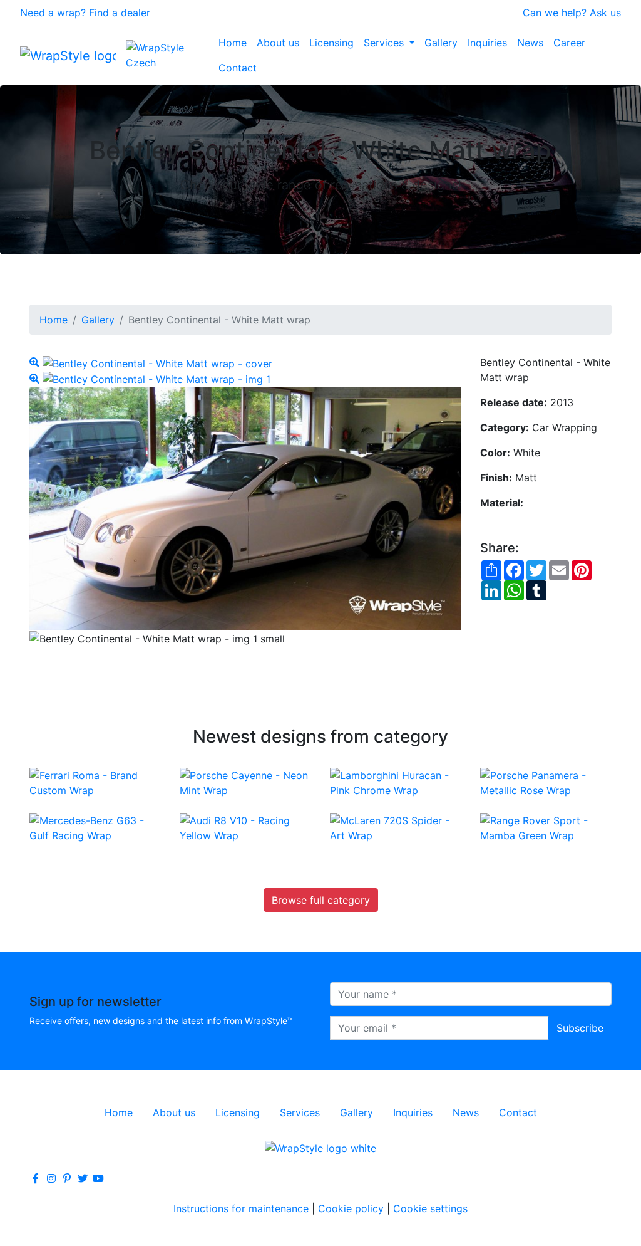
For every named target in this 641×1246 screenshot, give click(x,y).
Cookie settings (430, 1208)
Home (232, 42)
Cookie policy (351, 1208)
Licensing (331, 42)
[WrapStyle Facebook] (35, 1178)
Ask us (605, 12)
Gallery (441, 42)
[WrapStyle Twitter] (82, 1178)
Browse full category (321, 900)
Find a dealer (119, 12)
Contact (237, 67)
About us (278, 42)
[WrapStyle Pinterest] (67, 1178)
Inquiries (487, 42)
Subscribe (579, 1028)
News (530, 42)
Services (385, 42)
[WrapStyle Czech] (169, 55)
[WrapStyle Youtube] (98, 1178)
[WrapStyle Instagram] (51, 1178)
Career (569, 42)
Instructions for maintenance (241, 1208)
